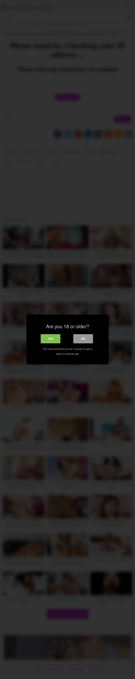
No (83, 339)
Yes (50, 339)
